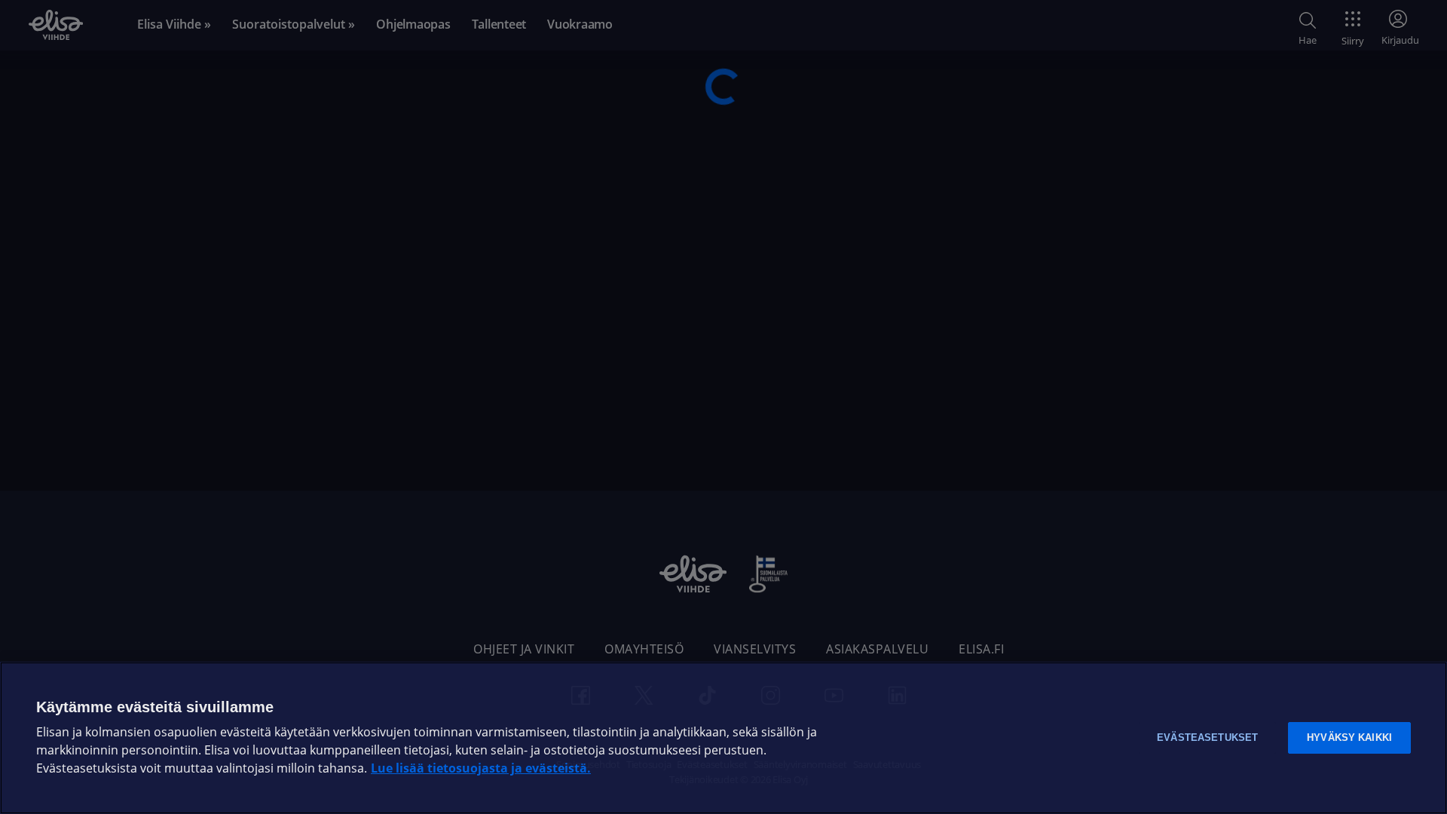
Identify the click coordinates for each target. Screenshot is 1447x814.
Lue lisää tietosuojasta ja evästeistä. (481, 768)
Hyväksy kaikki (1349, 737)
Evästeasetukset (1207, 737)
